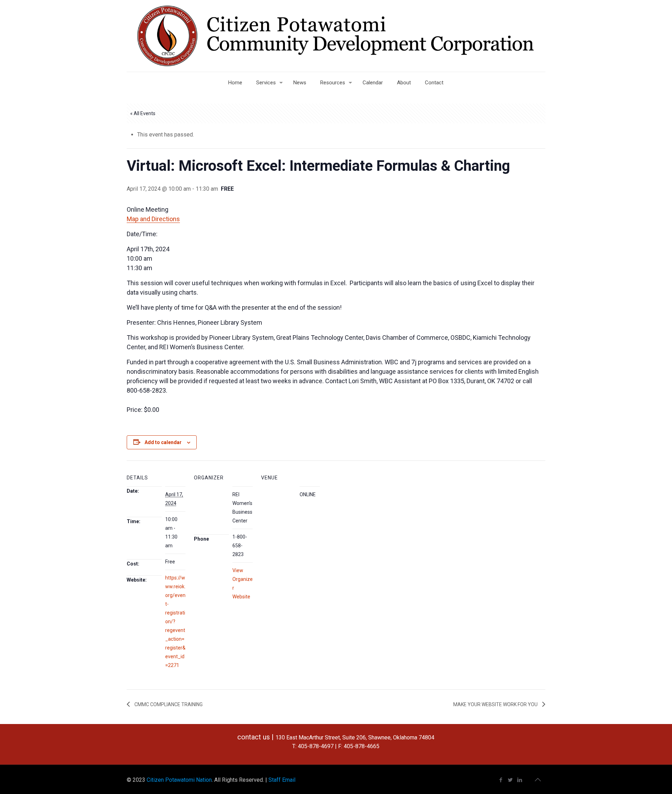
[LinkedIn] (520, 780)
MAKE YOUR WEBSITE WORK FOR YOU (496, 704)
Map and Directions (153, 219)
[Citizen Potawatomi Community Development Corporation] (336, 36)
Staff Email (281, 780)
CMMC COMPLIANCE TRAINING (168, 704)
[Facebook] (501, 780)
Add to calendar (163, 442)
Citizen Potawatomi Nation (179, 780)
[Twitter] (510, 780)
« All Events (142, 113)
